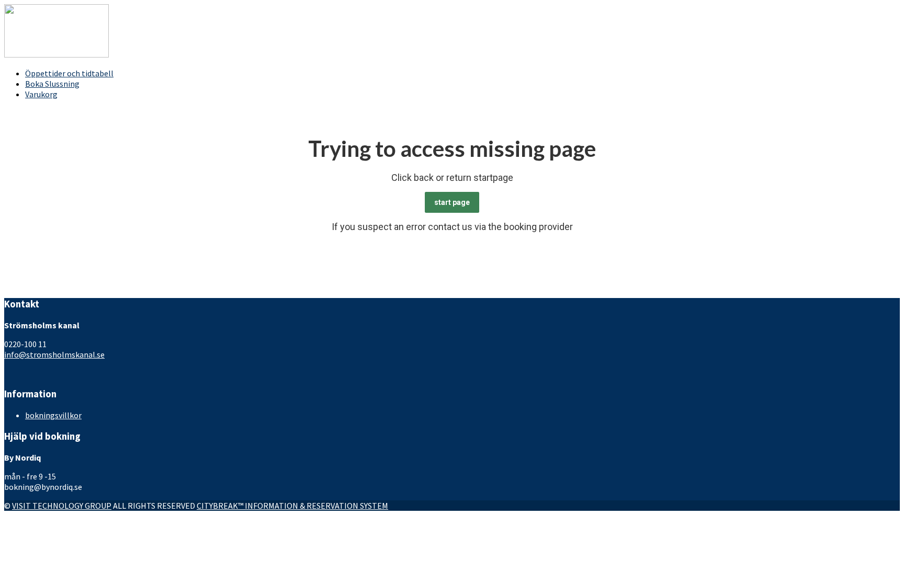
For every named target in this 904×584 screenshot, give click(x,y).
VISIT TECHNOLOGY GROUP (61, 505)
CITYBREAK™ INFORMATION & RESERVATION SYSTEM (292, 505)
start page (452, 202)
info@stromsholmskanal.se (54, 354)
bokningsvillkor (53, 415)
